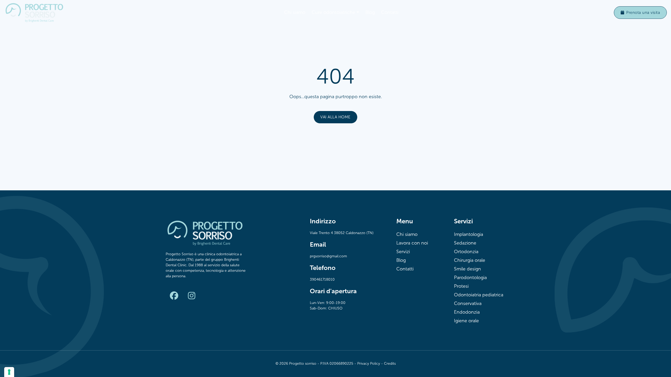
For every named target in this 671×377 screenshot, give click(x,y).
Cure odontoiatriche (333, 12)
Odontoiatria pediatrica (478, 294)
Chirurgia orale (469, 260)
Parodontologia (470, 277)
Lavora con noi (412, 243)
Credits (390, 363)
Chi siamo (294, 12)
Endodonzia (467, 312)
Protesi (461, 286)
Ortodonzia (466, 251)
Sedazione (465, 243)
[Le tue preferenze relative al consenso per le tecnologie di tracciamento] (9, 372)
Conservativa (467, 303)
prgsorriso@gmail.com (328, 256)
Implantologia (468, 234)
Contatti (389, 12)
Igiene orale (466, 320)
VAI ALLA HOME (335, 117)
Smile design (467, 268)
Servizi (403, 251)
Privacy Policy (368, 363)
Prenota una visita (643, 12)
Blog (370, 12)
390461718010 (322, 279)
